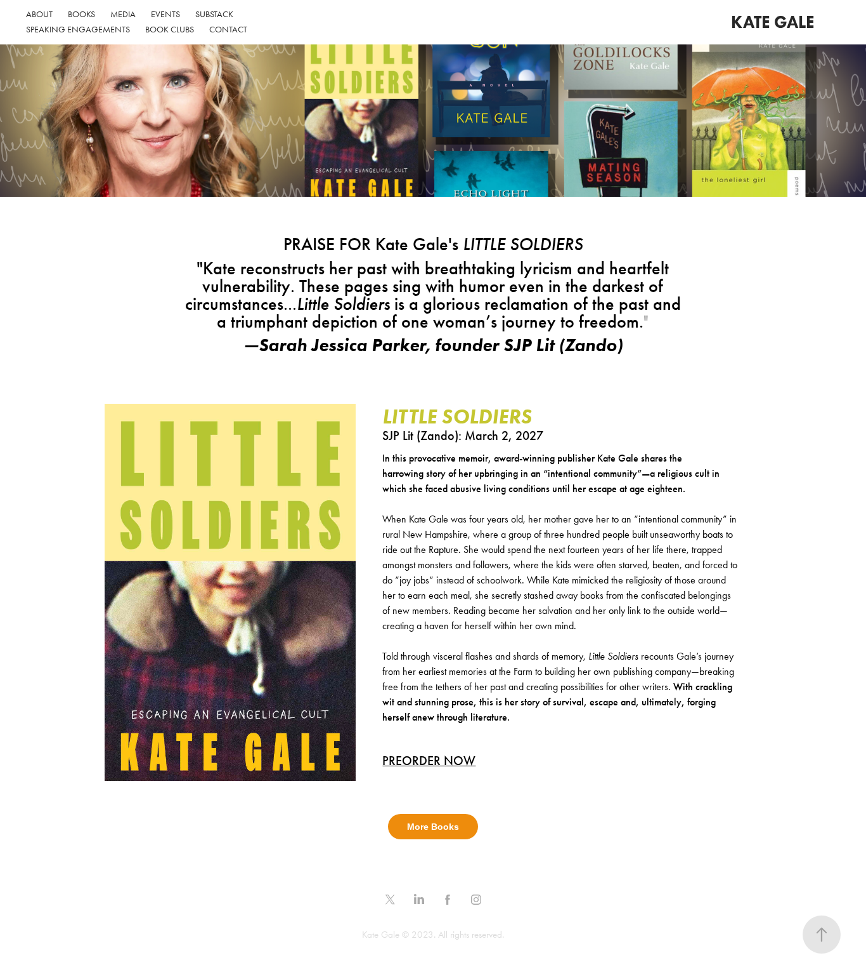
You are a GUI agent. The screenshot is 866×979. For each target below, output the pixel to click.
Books (81, 14)
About (39, 14)
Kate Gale (773, 21)
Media (123, 14)
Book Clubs (169, 29)
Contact (228, 29)
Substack (214, 14)
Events (165, 14)
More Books (433, 827)
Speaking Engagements (78, 29)
